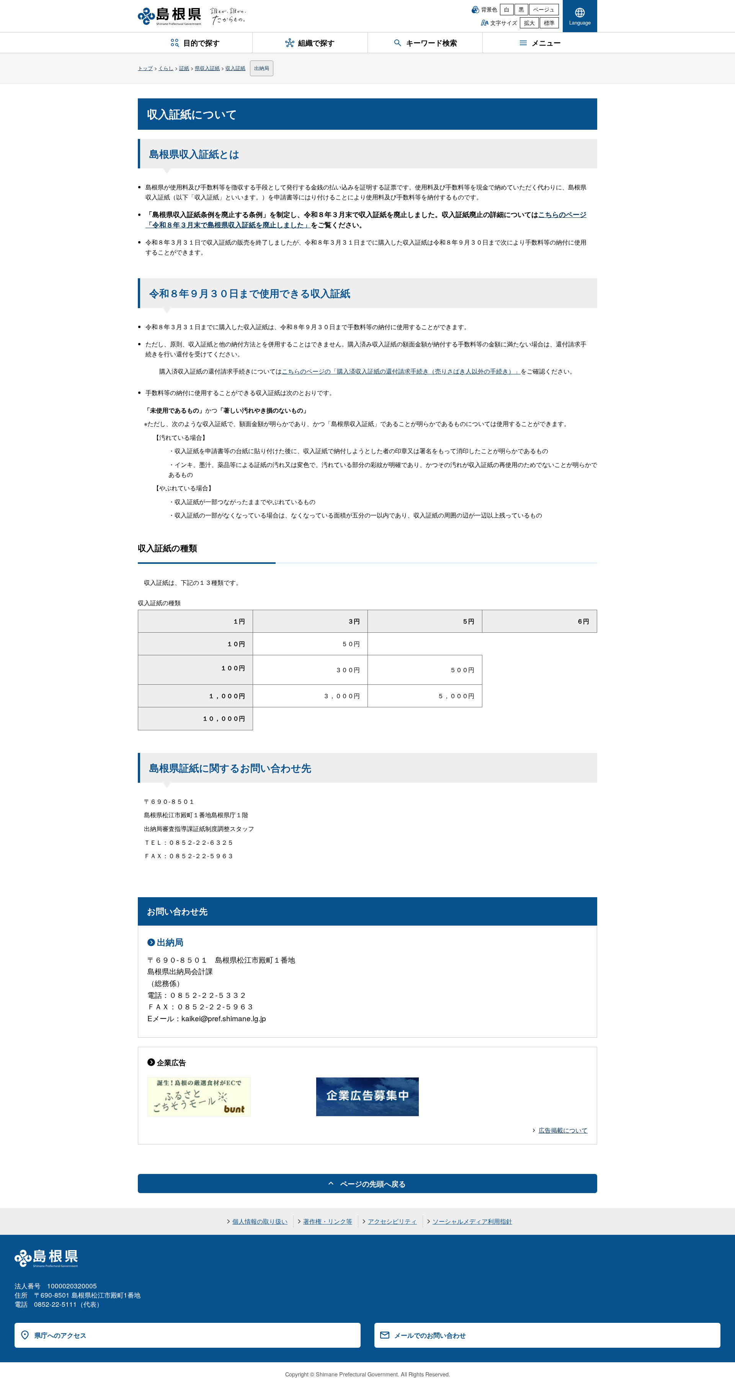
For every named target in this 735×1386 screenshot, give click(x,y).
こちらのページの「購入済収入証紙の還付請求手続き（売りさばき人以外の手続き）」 (401, 371)
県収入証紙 (207, 68)
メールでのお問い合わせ (430, 1335)
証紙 (184, 68)
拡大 (529, 22)
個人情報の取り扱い (259, 1221)
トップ (145, 68)
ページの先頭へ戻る (373, 1183)
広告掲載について (563, 1130)
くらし (165, 68)
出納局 (261, 68)
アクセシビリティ (392, 1221)
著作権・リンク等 (327, 1221)
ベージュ (544, 9)
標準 (549, 22)
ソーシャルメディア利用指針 (472, 1221)
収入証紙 (235, 68)
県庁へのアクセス (60, 1335)
